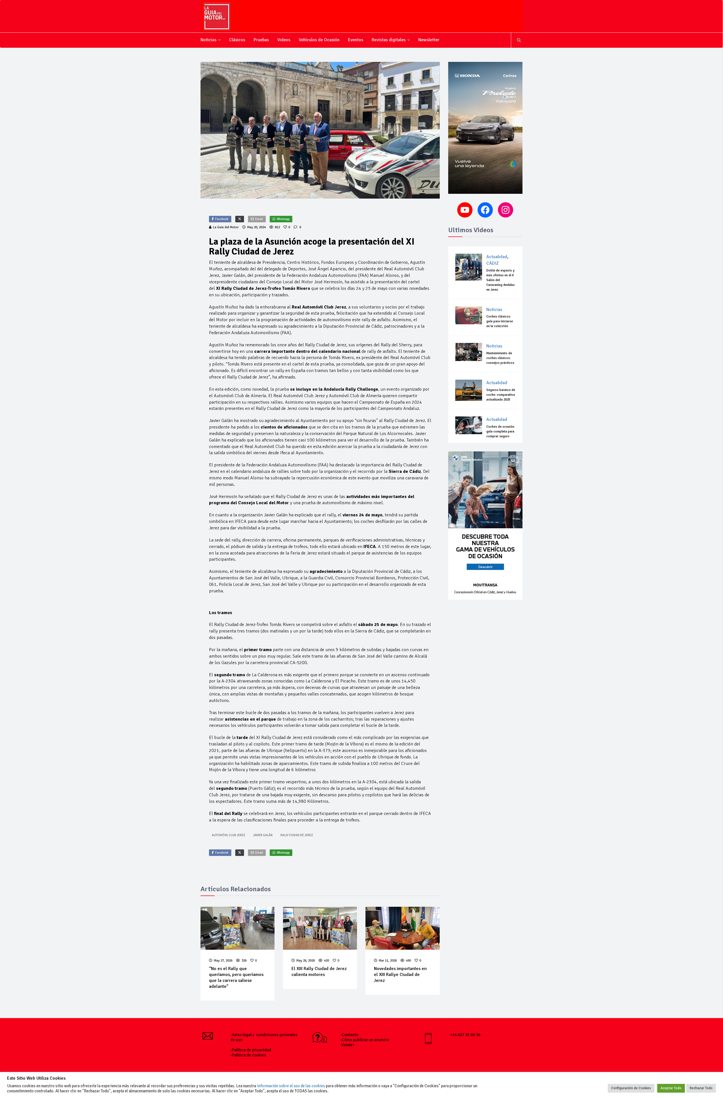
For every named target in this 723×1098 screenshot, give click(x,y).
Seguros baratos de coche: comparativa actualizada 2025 (500, 395)
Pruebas (261, 40)
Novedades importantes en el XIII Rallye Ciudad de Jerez (400, 974)
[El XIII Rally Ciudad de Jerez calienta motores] (320, 928)
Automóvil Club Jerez (228, 835)
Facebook (221, 219)
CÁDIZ (492, 263)
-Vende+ (347, 1044)
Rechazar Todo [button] (701, 1088)
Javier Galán (263, 835)
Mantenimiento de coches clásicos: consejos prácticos (500, 358)
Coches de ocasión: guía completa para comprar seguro (500, 431)
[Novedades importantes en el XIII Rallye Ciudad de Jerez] (402, 928)
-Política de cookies (248, 1055)
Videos (283, 40)
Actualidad (496, 257)
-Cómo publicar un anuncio (364, 1039)
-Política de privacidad (250, 1050)
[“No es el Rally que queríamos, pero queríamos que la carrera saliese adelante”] (238, 928)
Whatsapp (283, 219)
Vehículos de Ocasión (319, 40)
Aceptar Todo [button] (671, 1088)
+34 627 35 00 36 (465, 1034)
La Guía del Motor (226, 227)
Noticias (208, 40)
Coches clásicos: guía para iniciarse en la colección (499, 321)
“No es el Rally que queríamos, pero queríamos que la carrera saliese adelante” (236, 977)
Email (259, 219)
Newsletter (428, 40)
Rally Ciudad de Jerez (296, 835)
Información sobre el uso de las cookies (291, 1085)
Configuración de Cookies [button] (631, 1088)
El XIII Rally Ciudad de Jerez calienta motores (319, 971)
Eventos (355, 40)
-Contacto (349, 1034)
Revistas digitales (389, 40)
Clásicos (237, 40)
